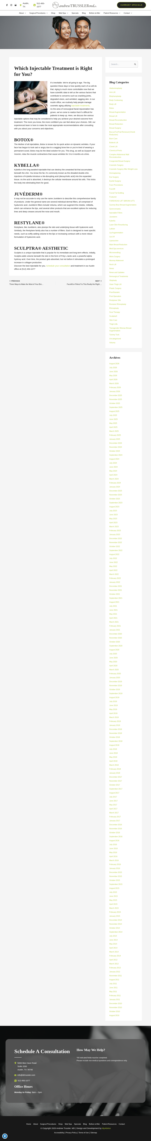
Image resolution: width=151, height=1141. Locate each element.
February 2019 (115, 721)
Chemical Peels (115, 150)
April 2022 (113, 570)
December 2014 (115, 920)
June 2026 (113, 371)
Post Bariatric (114, 292)
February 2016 (115, 864)
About (35, 1124)
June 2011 (113, 988)
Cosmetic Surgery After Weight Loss (123, 169)
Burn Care (113, 139)
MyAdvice (106, 1128)
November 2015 (115, 876)
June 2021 (113, 610)
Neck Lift (112, 264)
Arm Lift (112, 92)
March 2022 (114, 574)
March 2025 (114, 431)
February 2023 (115, 530)
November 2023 (115, 495)
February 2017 (115, 817)
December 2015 (115, 872)
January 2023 (114, 534)
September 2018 (115, 741)
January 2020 (114, 678)
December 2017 (115, 777)
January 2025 (114, 439)
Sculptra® (113, 316)
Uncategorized (115, 339)
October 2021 (114, 594)
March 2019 (114, 717)
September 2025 (115, 407)
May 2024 (113, 471)
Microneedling (114, 252)
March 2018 (114, 765)
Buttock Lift (113, 143)
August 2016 (114, 840)
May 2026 (113, 375)
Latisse (112, 229)
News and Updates (116, 272)
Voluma (112, 343)
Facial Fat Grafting (116, 193)
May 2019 (113, 709)
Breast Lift (113, 116)
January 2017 (114, 821)
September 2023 (115, 503)
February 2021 (115, 626)
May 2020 (113, 662)
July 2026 (113, 368)
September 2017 (115, 789)
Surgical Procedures (48, 1124)
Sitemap (93, 1133)
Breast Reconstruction (118, 120)
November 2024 (115, 447)
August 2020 (114, 650)
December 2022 (115, 538)
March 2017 (114, 813)
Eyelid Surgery (115, 181)
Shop (60, 1124)
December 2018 (115, 729)
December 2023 (115, 491)
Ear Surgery (114, 177)
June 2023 (113, 515)
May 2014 (113, 944)
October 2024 (114, 451)
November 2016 (115, 829)
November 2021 (115, 590)
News (111, 268)
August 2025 (114, 411)
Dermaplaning (114, 173)
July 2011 (113, 984)
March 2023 (114, 526)
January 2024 (114, 487)
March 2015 (114, 908)
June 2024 (113, 467)
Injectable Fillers (115, 213)
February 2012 (115, 968)
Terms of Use (83, 1133)
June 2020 (113, 658)
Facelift (112, 189)
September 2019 (115, 693)
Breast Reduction (116, 124)
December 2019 (115, 682)
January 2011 (114, 999)
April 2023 (113, 523)
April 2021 (113, 618)
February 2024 (115, 483)
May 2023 (113, 519)
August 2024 (114, 459)
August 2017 (114, 793)
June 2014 (113, 940)
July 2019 (113, 701)
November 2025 (115, 399)
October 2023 (114, 499)
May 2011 (113, 992)
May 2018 (113, 757)
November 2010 (115, 1007)
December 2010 (115, 1003)
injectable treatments (80, 106)
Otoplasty (113, 280)
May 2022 (113, 566)
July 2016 (113, 844)
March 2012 (114, 964)
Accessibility (59, 1133)
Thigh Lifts (113, 324)
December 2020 (115, 634)
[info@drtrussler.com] (24, 1075)
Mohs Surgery (114, 256)
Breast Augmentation (117, 112)
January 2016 (114, 868)
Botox (111, 108)
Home (28, 1124)
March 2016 (114, 860)
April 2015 (113, 904)
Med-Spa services (116, 249)
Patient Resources (109, 1124)
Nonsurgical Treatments (118, 276)
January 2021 (114, 630)
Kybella (112, 221)
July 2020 (113, 654)
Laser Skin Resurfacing (118, 225)
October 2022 (114, 546)
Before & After (94, 1124)
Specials (77, 1124)
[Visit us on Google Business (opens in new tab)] (15, 5)
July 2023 (113, 511)
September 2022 (115, 550)
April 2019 (113, 713)
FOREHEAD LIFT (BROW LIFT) (122, 201)
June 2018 (113, 753)
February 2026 (115, 387)
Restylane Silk (115, 300)
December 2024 (115, 443)
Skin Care (113, 320)
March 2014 (114, 952)
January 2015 (114, 916)
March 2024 (114, 479)
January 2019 (114, 725)
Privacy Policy (71, 1133)
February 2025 (115, 435)
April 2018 (113, 761)
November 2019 (115, 685)
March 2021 (114, 622)
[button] (131, 5)
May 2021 (113, 614)
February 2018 (115, 769)
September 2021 (115, 598)
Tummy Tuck (114, 335)
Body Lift (112, 104)
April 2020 (113, 666)
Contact (122, 1124)
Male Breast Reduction (118, 245)
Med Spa (68, 1124)
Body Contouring (116, 100)
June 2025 (113, 419)
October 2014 (114, 928)
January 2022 (114, 582)
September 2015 (115, 884)
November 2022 (115, 542)
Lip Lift (112, 237)
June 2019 (113, 705)
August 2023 (114, 507)
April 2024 (113, 475)
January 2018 (114, 773)
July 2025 (113, 415)
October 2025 (114, 403)
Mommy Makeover (116, 260)
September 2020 (115, 646)
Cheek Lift (113, 146)
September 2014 (115, 932)
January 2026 (114, 391)
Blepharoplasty (115, 96)
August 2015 (114, 888)
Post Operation (115, 296)
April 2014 (113, 948)
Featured (112, 197)
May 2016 (113, 852)
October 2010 (114, 1011)
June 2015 (113, 896)
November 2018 (115, 733)
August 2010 (114, 1015)
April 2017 (113, 809)
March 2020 (114, 670)
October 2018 (114, 737)
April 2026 (113, 379)
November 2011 (115, 976)
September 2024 (115, 455)
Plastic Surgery (115, 288)
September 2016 (115, 837)
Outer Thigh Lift (115, 284)
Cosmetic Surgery (116, 165)
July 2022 (113, 558)
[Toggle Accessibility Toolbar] (5, 1136)
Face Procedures (116, 185)
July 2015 (113, 892)
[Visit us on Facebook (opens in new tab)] (7, 5)
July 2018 (113, 749)
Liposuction (113, 241)
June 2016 (113, 848)
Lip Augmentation (116, 233)
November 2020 (115, 638)
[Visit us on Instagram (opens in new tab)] (11, 5)
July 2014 (113, 936)
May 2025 (113, 423)
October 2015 (114, 880)
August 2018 (114, 745)
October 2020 (114, 642)
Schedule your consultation (58, 266)
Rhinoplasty (114, 308)
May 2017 (113, 805)
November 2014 (115, 924)
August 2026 (114, 364)
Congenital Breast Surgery (119, 161)
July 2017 (113, 797)
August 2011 (114, 980)
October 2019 (114, 689)
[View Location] (21, 5)
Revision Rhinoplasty (117, 304)
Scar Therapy (114, 312)
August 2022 (114, 554)
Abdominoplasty (115, 88)
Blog (85, 1124)
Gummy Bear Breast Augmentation (122, 205)
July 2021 (113, 606)
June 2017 (113, 801)
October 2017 (114, 785)
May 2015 (113, 900)
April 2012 (113, 960)
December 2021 (115, 586)
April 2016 (113, 856)
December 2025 (115, 395)
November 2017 (115, 781)
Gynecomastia (115, 209)
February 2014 (115, 956)
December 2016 (115, 825)
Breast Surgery (115, 128)
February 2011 (115, 995)
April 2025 (113, 427)
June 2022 (113, 562)
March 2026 (114, 383)
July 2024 (113, 463)
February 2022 (115, 578)
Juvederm (113, 217)
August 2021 (114, 602)
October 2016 (114, 833)
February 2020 (115, 674)
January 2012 (114, 972)
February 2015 (115, 912)
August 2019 (114, 697)
